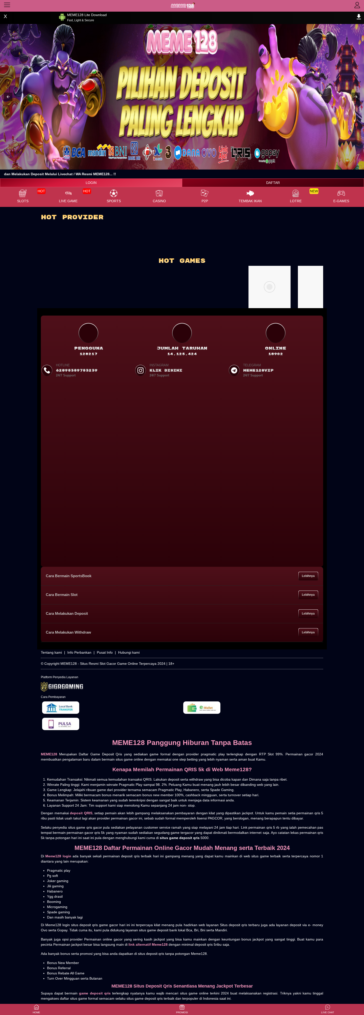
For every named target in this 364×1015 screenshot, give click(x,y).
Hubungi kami (129, 652)
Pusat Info (105, 652)
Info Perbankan (79, 652)
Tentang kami (51, 652)
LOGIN (91, 183)
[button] (8, 97)
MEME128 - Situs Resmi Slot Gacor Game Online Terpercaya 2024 (112, 664)
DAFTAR (273, 183)
